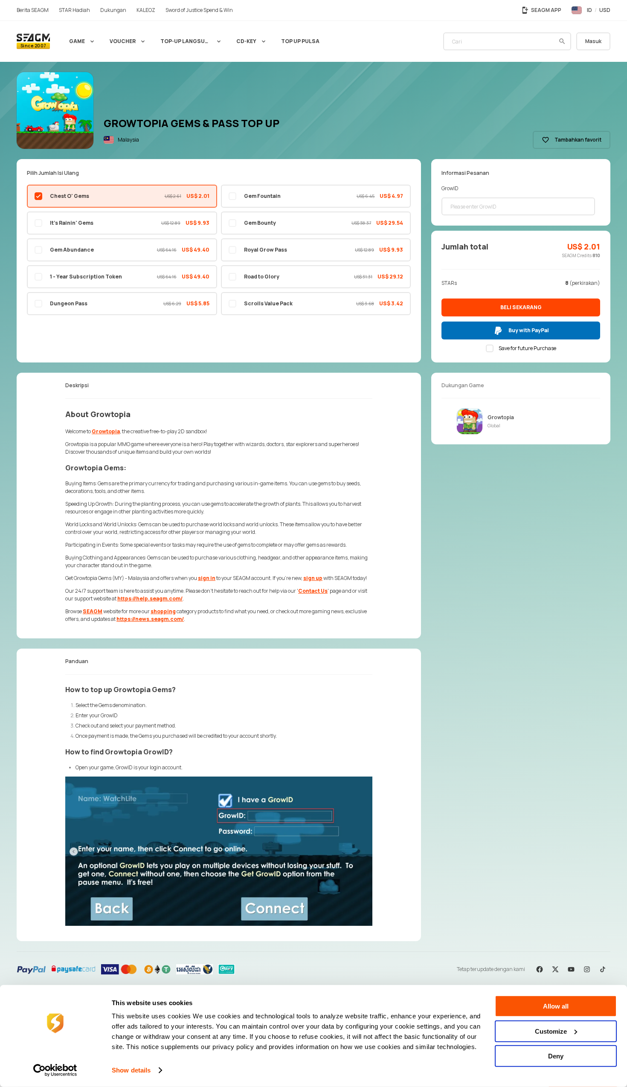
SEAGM (92, 611)
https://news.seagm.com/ (150, 619)
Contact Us (313, 590)
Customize (551, 1031)
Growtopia (106, 431)
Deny (555, 1056)
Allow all (556, 1006)
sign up (312, 578)
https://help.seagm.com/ (150, 598)
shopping (163, 611)
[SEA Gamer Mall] (33, 41)
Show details (131, 1070)
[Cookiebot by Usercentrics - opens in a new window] (55, 1070)
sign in (206, 578)
